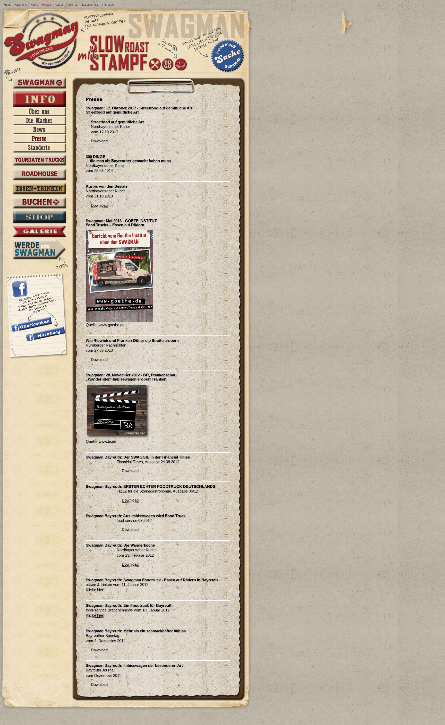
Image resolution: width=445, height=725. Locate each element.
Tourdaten (39, 160)
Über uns (21, 4)
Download (99, 141)
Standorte (39, 147)
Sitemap (73, 4)
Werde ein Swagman (39, 249)
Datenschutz (90, 4)
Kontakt (59, 4)
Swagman (39, 83)
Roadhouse (39, 175)
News (34, 4)
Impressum (109, 4)
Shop (39, 217)
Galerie (39, 231)
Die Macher (39, 120)
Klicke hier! (95, 590)
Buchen (39, 203)
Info (39, 99)
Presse (46, 4)
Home (7, 4)
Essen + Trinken (39, 189)
